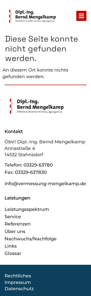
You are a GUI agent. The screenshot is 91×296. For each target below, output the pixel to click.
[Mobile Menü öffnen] (81, 16)
